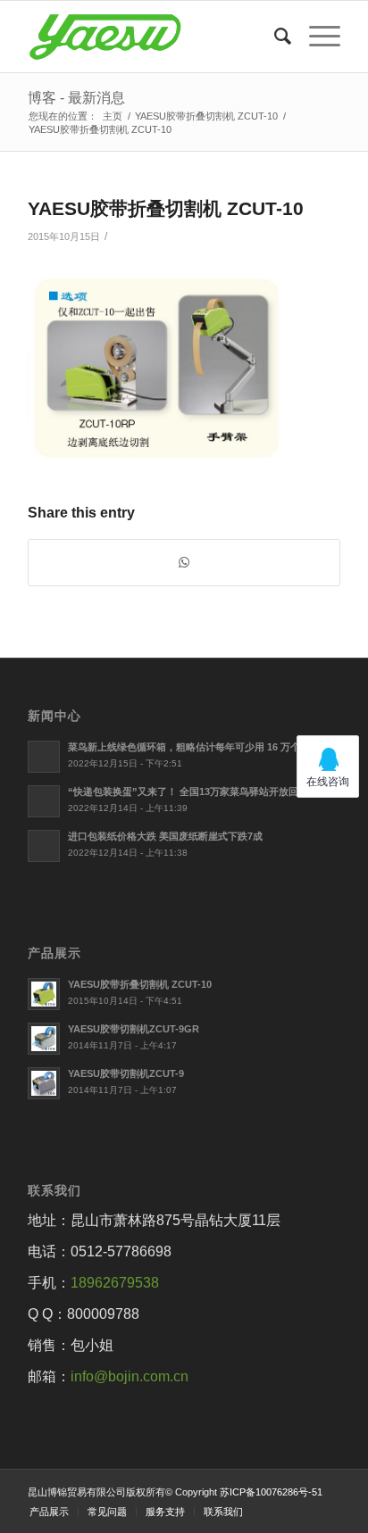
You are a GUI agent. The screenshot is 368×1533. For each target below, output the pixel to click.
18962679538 (115, 1282)
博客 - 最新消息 (76, 97)
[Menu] (315, 36)
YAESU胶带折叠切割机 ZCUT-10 (166, 208)
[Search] (273, 36)
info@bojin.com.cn (129, 1376)
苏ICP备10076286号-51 (271, 1492)
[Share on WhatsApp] (184, 562)
